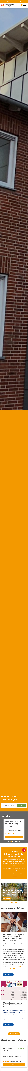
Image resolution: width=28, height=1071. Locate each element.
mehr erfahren (6, 898)
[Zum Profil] (19, 5)
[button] (8, 841)
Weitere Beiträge (14, 1033)
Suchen (20, 805)
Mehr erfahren (8, 974)
